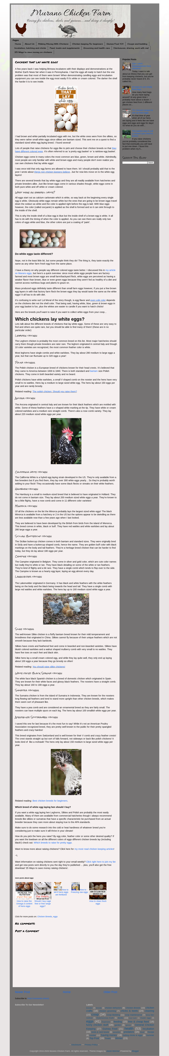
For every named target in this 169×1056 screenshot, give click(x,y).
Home (18, 44)
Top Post (94, 1038)
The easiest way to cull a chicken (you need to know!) (142, 133)
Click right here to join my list (101, 861)
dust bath (133, 1018)
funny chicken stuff (97, 1024)
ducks (120, 1018)
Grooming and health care (96, 48)
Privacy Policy (91, 1045)
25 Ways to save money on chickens (33, 52)
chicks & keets (129, 1010)
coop (95, 1014)
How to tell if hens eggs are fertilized (61, 892)
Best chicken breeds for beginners (50, 800)
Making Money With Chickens (53, 44)
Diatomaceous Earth (105, 1018)
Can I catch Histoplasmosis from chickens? (141, 66)
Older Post (110, 992)
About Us (29, 44)
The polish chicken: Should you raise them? (55, 391)
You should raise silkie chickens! (49, 666)
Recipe (151, 1032)
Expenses (106, 1022)
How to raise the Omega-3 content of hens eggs (24, 903)
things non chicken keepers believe (52, 172)
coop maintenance (133, 1015)
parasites (116, 1032)
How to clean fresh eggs (97, 902)
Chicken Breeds (44, 916)
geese (128, 1025)
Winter (119, 1038)
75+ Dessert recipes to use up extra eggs (142, 111)
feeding (118, 1021)
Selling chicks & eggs (132, 1035)
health (129, 1028)
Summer (150, 1035)
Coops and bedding (137, 44)
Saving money (109, 1035)
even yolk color (98, 300)
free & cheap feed (138, 1021)
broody (99, 1008)
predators (129, 1031)
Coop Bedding (113, 1015)
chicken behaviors (113, 1008)
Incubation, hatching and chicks (30, 48)
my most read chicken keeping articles (94, 849)
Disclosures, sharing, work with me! (131, 48)
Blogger (135, 1051)
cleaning (149, 1010)
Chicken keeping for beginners (87, 44)
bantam (94, 371)
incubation (148, 1028)
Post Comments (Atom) (38, 998)
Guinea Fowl (110, 1028)
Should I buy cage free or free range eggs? (42, 903)
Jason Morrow (112, 1051)
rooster (92, 1035)
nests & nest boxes (100, 1032)
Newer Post (22, 992)
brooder (89, 1008)
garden (118, 1025)
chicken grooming (107, 1011)
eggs (55, 916)
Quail (142, 1032)
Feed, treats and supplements (65, 48)
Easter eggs (146, 1018)
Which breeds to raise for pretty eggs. (53, 842)
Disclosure (76, 1045)
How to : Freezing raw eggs (79, 891)
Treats (108, 1038)
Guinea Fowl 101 (115, 44)
